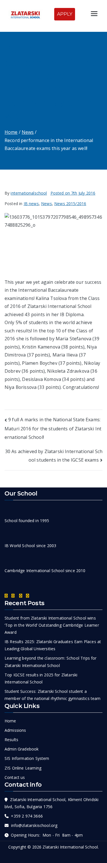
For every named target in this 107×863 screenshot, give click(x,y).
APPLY (64, 14)
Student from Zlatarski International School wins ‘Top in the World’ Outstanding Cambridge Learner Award (52, 625)
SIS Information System (27, 758)
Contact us (15, 777)
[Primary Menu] (94, 14)
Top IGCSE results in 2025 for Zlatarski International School (41, 678)
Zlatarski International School (70, 847)
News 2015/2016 (70, 203)
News (46, 203)
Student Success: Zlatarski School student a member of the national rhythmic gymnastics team (53, 695)
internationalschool (29, 193)
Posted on (73, 193)
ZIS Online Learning (23, 768)
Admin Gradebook (22, 749)
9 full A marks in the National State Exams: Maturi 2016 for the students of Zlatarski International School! (53, 428)
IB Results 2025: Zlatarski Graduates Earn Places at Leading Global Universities (53, 645)
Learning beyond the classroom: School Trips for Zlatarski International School (51, 661)
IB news (31, 203)
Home (10, 721)
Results (11, 739)
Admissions (15, 730)
